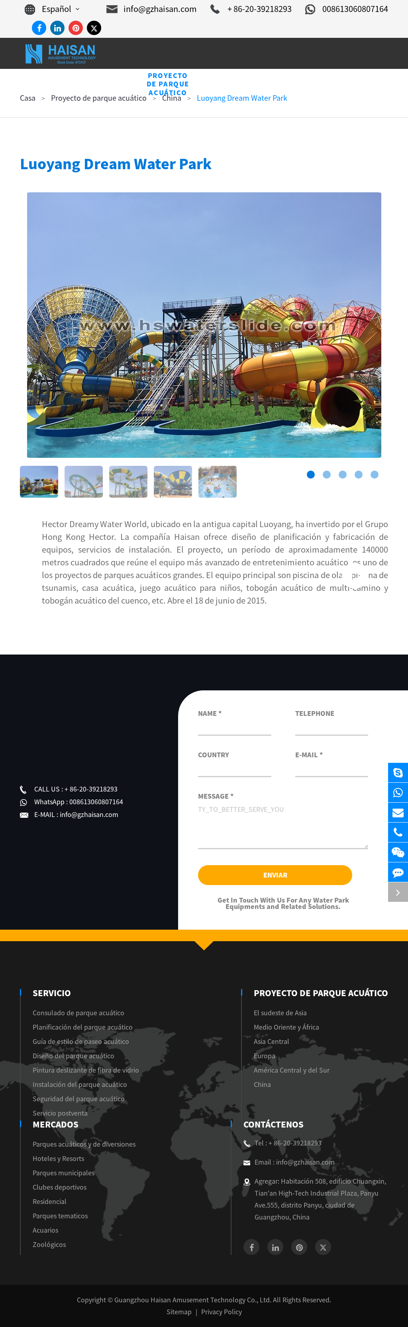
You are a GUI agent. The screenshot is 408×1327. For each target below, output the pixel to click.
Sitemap (179, 1312)
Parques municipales (63, 1173)
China (262, 1084)
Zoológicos (49, 1244)
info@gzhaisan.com (160, 9)
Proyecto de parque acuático (321, 993)
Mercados (55, 1124)
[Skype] (398, 772)
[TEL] (398, 832)
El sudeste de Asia (280, 1013)
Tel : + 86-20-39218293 (288, 1143)
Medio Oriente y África (286, 1027)
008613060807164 (355, 9)
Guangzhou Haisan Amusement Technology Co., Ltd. (192, 1300)
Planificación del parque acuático (83, 1027)
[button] (311, 475)
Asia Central (271, 1041)
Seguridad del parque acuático (79, 1099)
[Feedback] (398, 872)
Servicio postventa (60, 1113)
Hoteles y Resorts (58, 1158)
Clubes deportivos (59, 1187)
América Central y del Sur (292, 1070)
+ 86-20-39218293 (260, 9)
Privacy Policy (221, 1312)
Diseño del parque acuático (73, 1056)
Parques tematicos (60, 1216)
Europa (264, 1056)
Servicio (52, 993)
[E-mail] (398, 812)
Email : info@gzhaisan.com (295, 1162)
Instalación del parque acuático (80, 1084)
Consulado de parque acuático (78, 1013)
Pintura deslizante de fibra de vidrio (86, 1070)
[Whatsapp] (398, 792)
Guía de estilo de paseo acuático (81, 1041)
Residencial (50, 1201)
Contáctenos (273, 1124)
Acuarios (45, 1230)
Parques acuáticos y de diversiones (84, 1144)
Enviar (275, 875)
